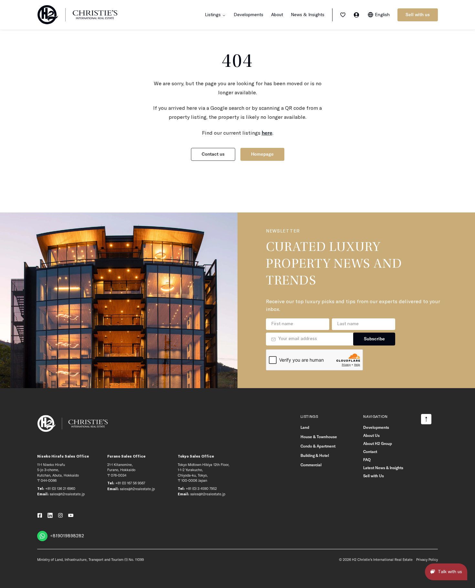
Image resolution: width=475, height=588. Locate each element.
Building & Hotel (315, 455)
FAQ (367, 459)
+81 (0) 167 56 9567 (130, 483)
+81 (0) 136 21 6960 (60, 488)
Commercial (311, 464)
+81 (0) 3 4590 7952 (201, 488)
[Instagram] (60, 515)
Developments (248, 15)
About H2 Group (377, 443)
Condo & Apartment (318, 446)
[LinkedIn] (50, 515)
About (277, 15)
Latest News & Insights (383, 467)
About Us (371, 435)
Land (305, 427)
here (267, 132)
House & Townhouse (319, 436)
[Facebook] (39, 515)
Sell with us (418, 14)
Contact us (213, 154)
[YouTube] (70, 515)
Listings (309, 417)
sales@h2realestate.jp (67, 494)
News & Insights (307, 15)
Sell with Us (373, 475)
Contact (370, 451)
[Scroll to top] (426, 419)
